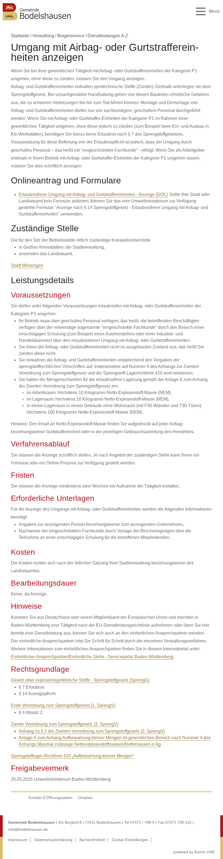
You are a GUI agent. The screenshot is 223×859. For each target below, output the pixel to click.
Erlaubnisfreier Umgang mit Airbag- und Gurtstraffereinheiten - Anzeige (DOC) (93, 194)
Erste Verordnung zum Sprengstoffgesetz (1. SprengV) (63, 705)
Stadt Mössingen (27, 265)
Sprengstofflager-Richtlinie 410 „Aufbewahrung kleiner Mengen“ (72, 756)
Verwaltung (43, 35)
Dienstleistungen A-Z (108, 35)
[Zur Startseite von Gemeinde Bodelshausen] (37, 22)
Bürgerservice (70, 35)
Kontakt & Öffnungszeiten (50, 797)
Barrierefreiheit (92, 840)
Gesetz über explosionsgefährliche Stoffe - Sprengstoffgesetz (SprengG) (80, 680)
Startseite (20, 35)
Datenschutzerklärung (53, 840)
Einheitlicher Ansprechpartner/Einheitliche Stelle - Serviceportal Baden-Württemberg (92, 656)
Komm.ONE (204, 852)
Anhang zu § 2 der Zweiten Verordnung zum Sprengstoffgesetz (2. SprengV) (92, 731)
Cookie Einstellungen (130, 840)
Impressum (17, 840)
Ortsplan (85, 797)
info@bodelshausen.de (28, 829)
